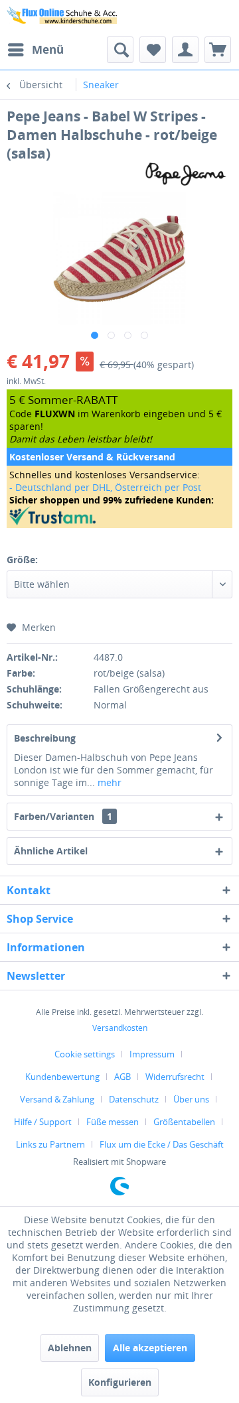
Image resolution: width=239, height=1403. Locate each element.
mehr (108, 782)
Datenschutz (134, 1099)
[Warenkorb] (217, 49)
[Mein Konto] (185, 49)
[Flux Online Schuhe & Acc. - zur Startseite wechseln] (63, 18)
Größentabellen (184, 1122)
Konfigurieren (119, 1382)
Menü (48, 49)
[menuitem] (35, 49)
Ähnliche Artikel (51, 850)
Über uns (191, 1099)
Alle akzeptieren (150, 1347)
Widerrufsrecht (174, 1077)
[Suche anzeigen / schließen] (120, 49)
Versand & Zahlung (57, 1099)
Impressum (152, 1054)
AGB (122, 1077)
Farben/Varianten (63, 816)
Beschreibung (45, 738)
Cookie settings (84, 1054)
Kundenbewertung (62, 1077)
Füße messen (112, 1122)
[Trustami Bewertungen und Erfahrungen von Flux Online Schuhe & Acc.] (119, 515)
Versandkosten (119, 1028)
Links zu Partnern (50, 1144)
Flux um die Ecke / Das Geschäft (162, 1144)
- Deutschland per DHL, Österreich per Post (105, 487)
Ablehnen (70, 1347)
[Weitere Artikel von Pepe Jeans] (185, 174)
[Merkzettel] (152, 49)
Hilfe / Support (43, 1122)
